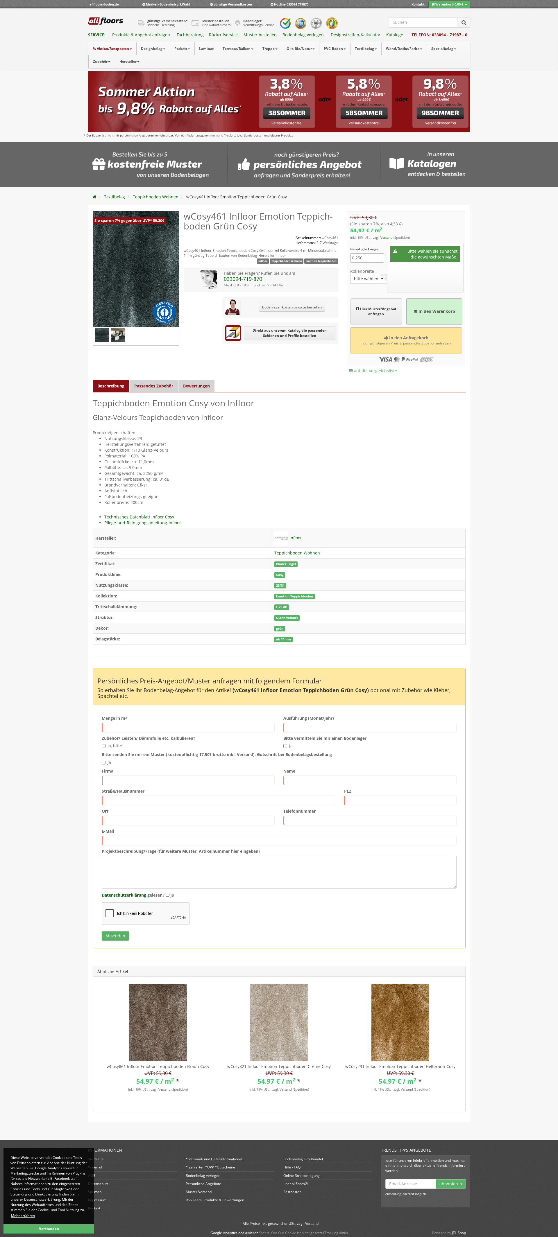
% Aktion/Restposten (111, 48)
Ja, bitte (115, 745)
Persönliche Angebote (203, 1183)
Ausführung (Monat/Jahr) (308, 718)
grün (279, 628)
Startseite (96, 1159)
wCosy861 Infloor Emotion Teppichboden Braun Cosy (158, 1066)
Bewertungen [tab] (196, 386)
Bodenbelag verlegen (303, 34)
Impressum (97, 1199)
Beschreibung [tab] (110, 386)
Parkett (180, 48)
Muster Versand (199, 1191)
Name (289, 771)
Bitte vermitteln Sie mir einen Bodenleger (324, 738)
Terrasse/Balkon (237, 48)
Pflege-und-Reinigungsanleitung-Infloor (142, 522)
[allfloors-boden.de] (106, 21)
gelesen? (133, 895)
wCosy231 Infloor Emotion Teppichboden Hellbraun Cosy (400, 1066)
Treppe (268, 48)
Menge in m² (114, 718)
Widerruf (95, 1167)
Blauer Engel (286, 564)
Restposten (292, 1191)
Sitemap (94, 1191)
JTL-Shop (459, 1232)
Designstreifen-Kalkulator (355, 34)
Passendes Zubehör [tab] (153, 386)
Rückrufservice (223, 34)
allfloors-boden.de (104, 4)
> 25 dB (281, 607)
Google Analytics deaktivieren (234, 1232)
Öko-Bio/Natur (299, 48)
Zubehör (100, 61)
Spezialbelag (442, 48)
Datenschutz (98, 1183)
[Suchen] (464, 22)
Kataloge (394, 34)
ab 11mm (283, 639)
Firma (107, 771)
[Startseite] (94, 197)
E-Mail (108, 831)
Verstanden (49, 1228)
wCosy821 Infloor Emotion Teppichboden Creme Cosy (279, 1066)
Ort (105, 811)
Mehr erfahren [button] (23, 1215)
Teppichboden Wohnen (286, 261)
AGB (91, 1175)
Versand (387, 238)
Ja (291, 745)
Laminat (206, 48)
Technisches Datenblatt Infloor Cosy (139, 517)
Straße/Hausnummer (123, 791)
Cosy (279, 575)
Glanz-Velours (287, 618)
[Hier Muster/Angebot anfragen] (376, 301)
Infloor (262, 261)
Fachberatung (190, 34)
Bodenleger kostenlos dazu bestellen (292, 307)
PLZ (347, 791)
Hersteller (128, 61)
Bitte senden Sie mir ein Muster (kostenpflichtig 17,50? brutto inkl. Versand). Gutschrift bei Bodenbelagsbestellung (217, 754)
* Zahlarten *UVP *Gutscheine (210, 1167)
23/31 (280, 586)
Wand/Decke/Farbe (402, 48)
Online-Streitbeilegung (301, 1175)
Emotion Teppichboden (321, 261)
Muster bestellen (260, 34)
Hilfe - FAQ (292, 1167)
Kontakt (418, 4)
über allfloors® (295, 1183)
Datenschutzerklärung (124, 895)
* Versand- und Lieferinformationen (214, 1159)
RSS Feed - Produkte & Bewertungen (215, 1199)
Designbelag (151, 48)
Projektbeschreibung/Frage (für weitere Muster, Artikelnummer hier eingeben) (181, 851)
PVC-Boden (333, 48)
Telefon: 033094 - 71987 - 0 (439, 34)
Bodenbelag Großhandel (303, 1159)
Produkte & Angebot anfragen (141, 34)
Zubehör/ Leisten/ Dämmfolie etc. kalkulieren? (148, 738)
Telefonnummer (299, 811)
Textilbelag (364, 48)
